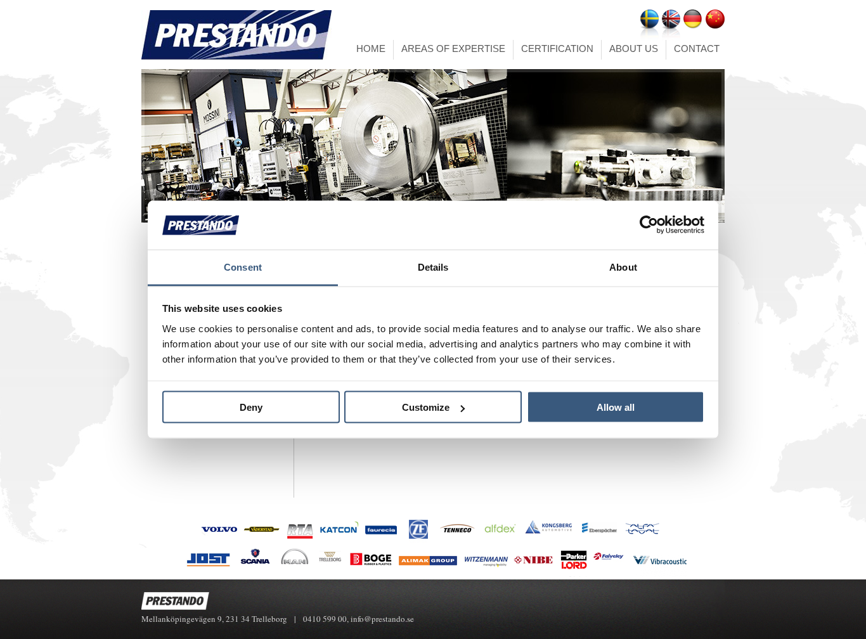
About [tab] (623, 266)
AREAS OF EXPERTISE (453, 48)
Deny (251, 407)
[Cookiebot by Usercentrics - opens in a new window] (648, 225)
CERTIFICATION (557, 48)
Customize (425, 407)
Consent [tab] (243, 266)
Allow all (616, 407)
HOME (370, 48)
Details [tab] (433, 266)
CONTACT (697, 48)
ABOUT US (633, 48)
